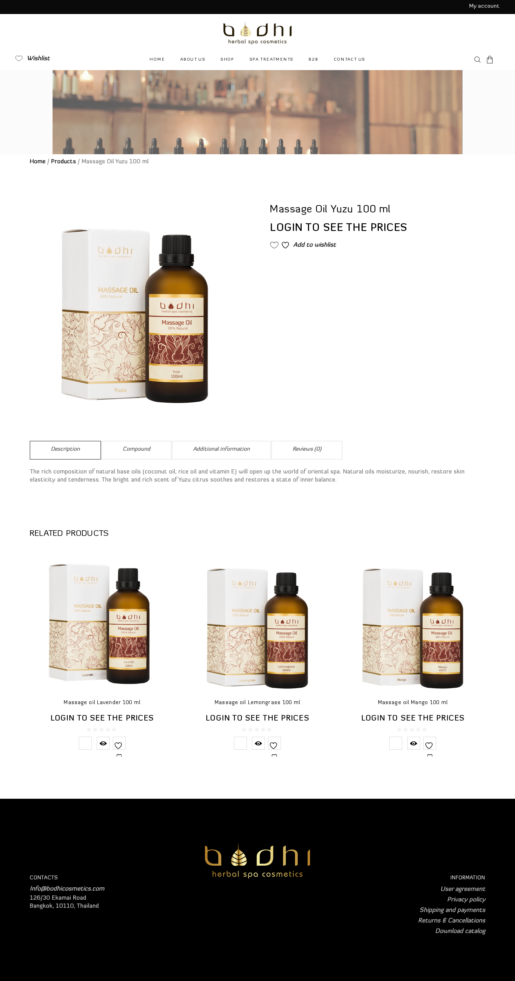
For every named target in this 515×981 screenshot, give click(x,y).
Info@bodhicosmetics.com (67, 889)
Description (65, 449)
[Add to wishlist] (119, 750)
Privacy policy (466, 900)
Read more (85, 743)
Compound (136, 449)
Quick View (103, 743)
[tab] (65, 450)
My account (484, 6)
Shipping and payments (452, 910)
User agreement (462, 889)
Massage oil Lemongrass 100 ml (257, 703)
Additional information (221, 449)
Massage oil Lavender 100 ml (102, 703)
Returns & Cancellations (451, 921)
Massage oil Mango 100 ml (413, 703)
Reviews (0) (307, 449)
